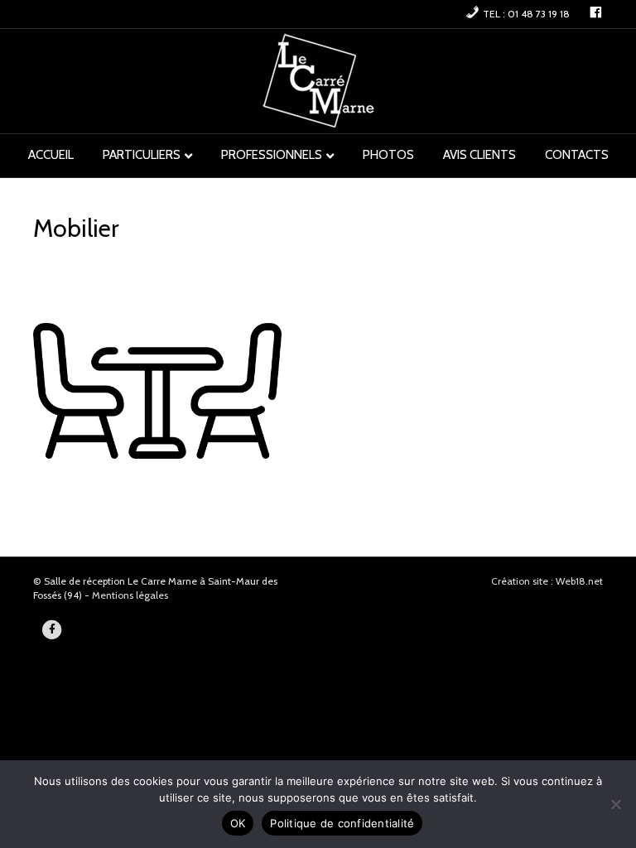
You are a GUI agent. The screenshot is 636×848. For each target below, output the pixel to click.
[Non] (615, 804)
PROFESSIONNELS (271, 154)
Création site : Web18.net (547, 581)
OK (238, 823)
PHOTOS (388, 154)
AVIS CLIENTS (479, 154)
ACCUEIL (51, 154)
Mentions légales (130, 595)
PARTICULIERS (142, 154)
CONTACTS (577, 154)
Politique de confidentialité (342, 823)
